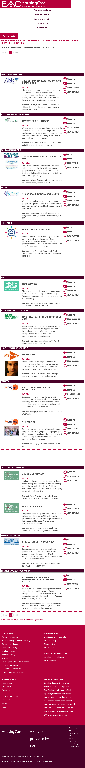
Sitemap (71, 736)
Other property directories (13, 672)
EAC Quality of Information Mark (57, 690)
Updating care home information (57, 694)
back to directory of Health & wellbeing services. (22, 620)
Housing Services (42, 14)
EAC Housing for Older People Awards (60, 704)
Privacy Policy (73, 744)
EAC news (6, 700)
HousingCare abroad (10, 665)
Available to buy (8, 655)
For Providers (42, 23)
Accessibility (73, 728)
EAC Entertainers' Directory (55, 715)
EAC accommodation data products (58, 697)
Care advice (6, 687)
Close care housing (9, 647)
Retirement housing (10, 637)
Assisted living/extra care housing (16, 640)
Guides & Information (42, 19)
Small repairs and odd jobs (55, 637)
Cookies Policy (74, 746)
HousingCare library (10, 696)
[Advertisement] (42, 64)
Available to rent (8, 651)
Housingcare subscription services (58, 701)
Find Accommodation (42, 10)
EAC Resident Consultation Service (58, 708)
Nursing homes (50, 661)
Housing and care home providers (16, 662)
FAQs (4, 707)
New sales (6, 658)
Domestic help (50, 640)
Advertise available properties (56, 687)
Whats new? (42, 28)
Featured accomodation (11, 669)
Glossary (5, 703)
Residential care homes (54, 657)
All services (49, 647)
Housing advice (8, 683)
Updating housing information (56, 683)
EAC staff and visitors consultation (58, 711)
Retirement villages (10, 644)
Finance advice (8, 690)
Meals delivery (50, 644)
